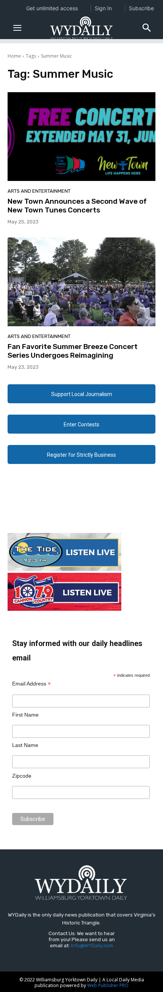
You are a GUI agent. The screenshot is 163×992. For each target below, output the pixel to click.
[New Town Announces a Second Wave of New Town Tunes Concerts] (81, 136)
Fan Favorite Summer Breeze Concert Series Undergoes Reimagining (73, 351)
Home (14, 56)
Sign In (103, 8)
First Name (25, 715)
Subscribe (141, 8)
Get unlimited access (52, 8)
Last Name (25, 745)
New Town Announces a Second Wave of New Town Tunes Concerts (77, 205)
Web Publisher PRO (108, 985)
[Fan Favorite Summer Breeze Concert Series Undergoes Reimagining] (81, 281)
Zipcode (21, 776)
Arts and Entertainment (39, 191)
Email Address (31, 683)
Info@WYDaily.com (92, 945)
